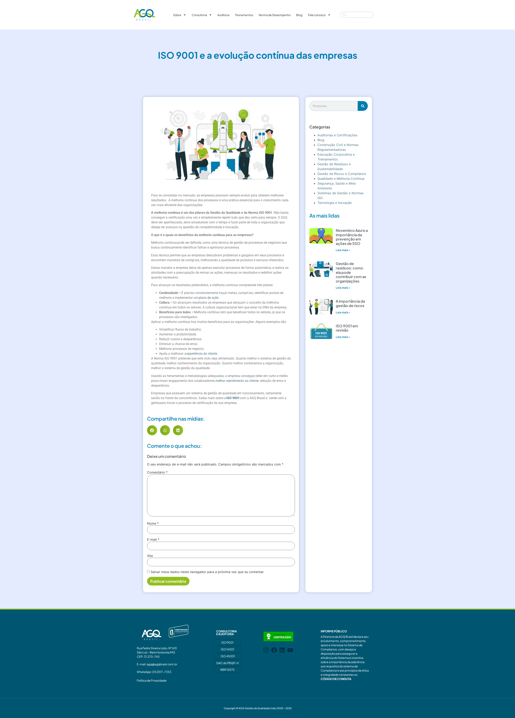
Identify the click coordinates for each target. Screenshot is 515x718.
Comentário (157, 472)
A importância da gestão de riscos (350, 303)
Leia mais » (343, 250)
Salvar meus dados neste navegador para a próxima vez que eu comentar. (207, 571)
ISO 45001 (228, 656)
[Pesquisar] (363, 106)
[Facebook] (274, 650)
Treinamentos (244, 15)
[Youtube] (290, 650)
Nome (153, 523)
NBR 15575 (227, 669)
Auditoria (223, 15)
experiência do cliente (201, 353)
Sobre (177, 15)
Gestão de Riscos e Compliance (341, 174)
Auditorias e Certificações (337, 135)
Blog (299, 15)
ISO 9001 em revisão (347, 328)
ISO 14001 (227, 649)
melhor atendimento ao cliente (237, 381)
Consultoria (199, 15)
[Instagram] (266, 650)
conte (273, 398)
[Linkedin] (282, 650)
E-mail (153, 539)
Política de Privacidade (152, 680)
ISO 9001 (227, 642)
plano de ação (209, 298)
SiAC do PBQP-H (227, 663)
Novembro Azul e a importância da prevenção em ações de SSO (352, 237)
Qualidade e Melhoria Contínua (340, 179)
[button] (152, 430)
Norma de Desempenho (274, 15)
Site (150, 555)
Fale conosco (317, 15)
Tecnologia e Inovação (334, 203)
